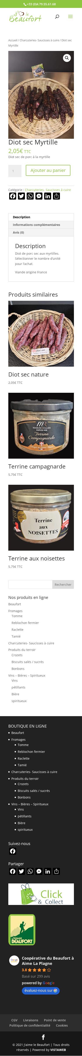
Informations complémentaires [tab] (36, 225)
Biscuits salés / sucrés (28, 662)
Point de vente (55, 1020)
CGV (14, 1020)
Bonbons (18, 669)
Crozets (17, 655)
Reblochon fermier (25, 623)
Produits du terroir (22, 650)
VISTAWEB (58, 1050)
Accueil (12, 40)
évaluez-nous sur (38, 990)
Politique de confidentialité (29, 1025)
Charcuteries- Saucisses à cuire (39, 40)
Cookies (62, 1025)
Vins (15, 680)
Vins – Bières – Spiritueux (26, 675)
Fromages (15, 611)
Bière (15, 694)
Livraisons (30, 1020)
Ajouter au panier (48, 170)
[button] (67, 58)
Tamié (16, 636)
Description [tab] (21, 217)
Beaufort (14, 604)
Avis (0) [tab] (18, 232)
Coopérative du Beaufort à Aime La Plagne (48, 960)
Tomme (17, 616)
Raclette (17, 629)
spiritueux (19, 701)
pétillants (18, 687)
